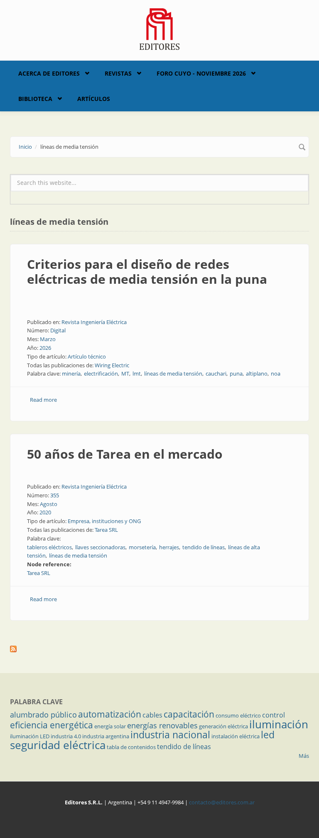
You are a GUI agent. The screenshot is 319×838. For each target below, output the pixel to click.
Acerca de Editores (49, 73)
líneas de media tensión (173, 373)
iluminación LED (29, 736)
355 (54, 495)
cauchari (216, 373)
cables (152, 715)
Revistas (118, 73)
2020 (45, 512)
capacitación (189, 714)
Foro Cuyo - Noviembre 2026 (201, 73)
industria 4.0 (66, 736)
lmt (137, 373)
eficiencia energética (51, 725)
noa (275, 373)
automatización (109, 714)
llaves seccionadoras (100, 547)
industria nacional (170, 734)
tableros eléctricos (49, 547)
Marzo (48, 339)
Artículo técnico (87, 356)
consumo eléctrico (238, 715)
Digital (58, 330)
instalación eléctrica (235, 736)
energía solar (110, 726)
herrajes (169, 547)
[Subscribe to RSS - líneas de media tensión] (159, 649)
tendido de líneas (203, 547)
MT (125, 373)
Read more (43, 399)
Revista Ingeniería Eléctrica (94, 322)
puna (236, 373)
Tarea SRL (106, 529)
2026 (45, 347)
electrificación (101, 373)
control (273, 715)
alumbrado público (43, 715)
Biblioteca (35, 99)
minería (71, 373)
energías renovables (162, 725)
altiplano (256, 373)
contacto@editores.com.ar (222, 802)
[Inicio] (160, 28)
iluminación (278, 724)
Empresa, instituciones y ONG (104, 521)
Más (304, 755)
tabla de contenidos (131, 747)
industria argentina (105, 736)
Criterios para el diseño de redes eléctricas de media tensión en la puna (147, 272)
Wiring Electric (112, 365)
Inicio (25, 146)
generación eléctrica (223, 726)
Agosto (48, 504)
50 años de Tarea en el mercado (125, 453)
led (268, 734)
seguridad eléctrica (58, 744)
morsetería (142, 547)
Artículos (93, 99)
